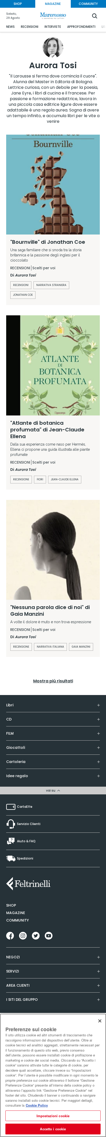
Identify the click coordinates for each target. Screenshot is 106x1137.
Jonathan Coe (23, 295)
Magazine (15, 912)
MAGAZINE (53, 4)
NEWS (10, 26)
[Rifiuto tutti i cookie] (99, 1021)
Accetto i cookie (53, 1128)
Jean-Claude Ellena (64, 479)
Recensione (21, 479)
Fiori (40, 479)
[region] (53, 1075)
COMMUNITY (88, 4)
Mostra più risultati (53, 681)
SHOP (18, 4)
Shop (11, 905)
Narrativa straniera (51, 285)
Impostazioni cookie (53, 1115)
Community (17, 920)
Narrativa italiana (50, 647)
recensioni (21, 285)
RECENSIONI (29, 26)
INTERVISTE (53, 26)
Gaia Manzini (81, 647)
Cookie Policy (37, 1105)
